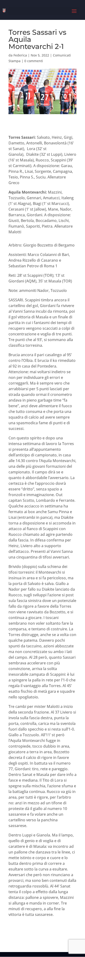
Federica (20, 55)
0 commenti (33, 61)
